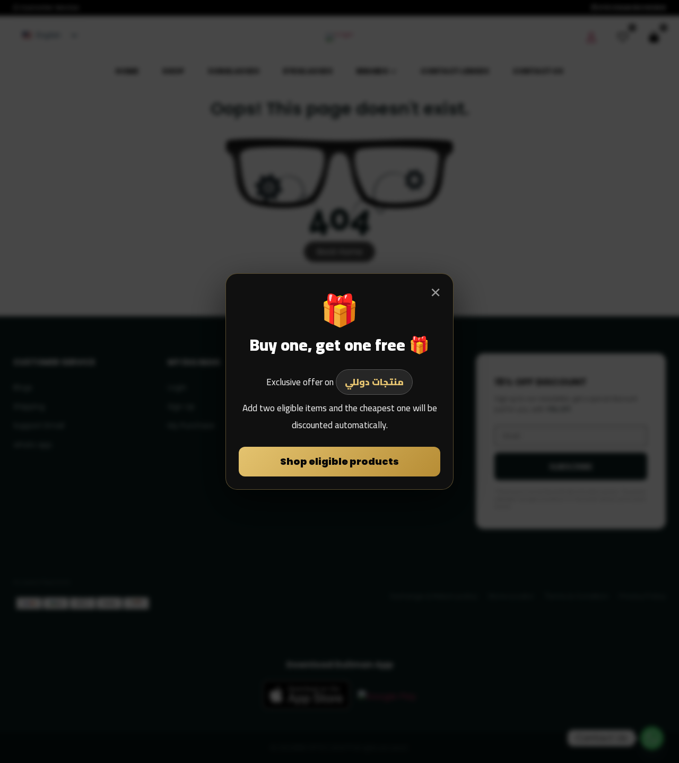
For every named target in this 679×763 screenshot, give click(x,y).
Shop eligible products (339, 461)
